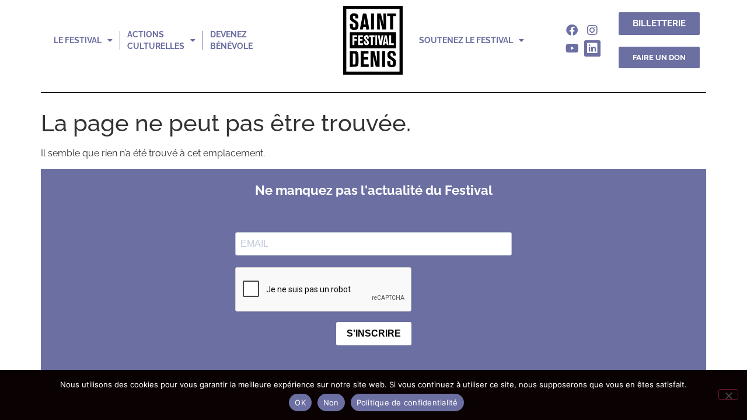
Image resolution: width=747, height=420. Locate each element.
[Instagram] (592, 30)
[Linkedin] (592, 48)
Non (331, 402)
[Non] (728, 394)
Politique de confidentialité (407, 402)
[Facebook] (572, 30)
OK (300, 402)
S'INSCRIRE (374, 333)
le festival (78, 40)
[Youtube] (572, 48)
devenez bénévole (231, 40)
